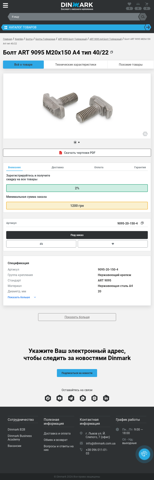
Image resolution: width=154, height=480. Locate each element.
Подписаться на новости (77, 373)
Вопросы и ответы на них (59, 448)
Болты (29, 39)
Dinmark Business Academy (20, 437)
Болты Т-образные (45, 39)
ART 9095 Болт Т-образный (72, 39)
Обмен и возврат (56, 440)
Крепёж (19, 39)
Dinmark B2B (16, 429)
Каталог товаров (22, 27)
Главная (7, 39)
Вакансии (14, 446)
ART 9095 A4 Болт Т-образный (106, 39)
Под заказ (77, 235)
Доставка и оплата (57, 433)
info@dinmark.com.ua (101, 443)
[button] (75, 142)
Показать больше (77, 317)
